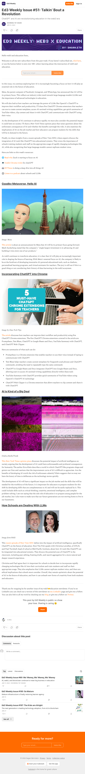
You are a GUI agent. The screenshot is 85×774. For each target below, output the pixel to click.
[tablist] (11, 643)
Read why (9, 157)
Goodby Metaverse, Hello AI (19, 183)
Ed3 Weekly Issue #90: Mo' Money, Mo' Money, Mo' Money (28, 677)
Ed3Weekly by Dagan (14, 23)
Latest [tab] (10, 671)
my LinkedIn (55, 591)
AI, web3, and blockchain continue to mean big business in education (28, 680)
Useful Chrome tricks (13, 162)
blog (46, 594)
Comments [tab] (7, 643)
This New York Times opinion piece (16, 461)
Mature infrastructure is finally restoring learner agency (23, 694)
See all (6, 719)
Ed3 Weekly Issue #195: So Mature (18, 691)
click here (77, 60)
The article (6, 335)
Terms (48, 758)
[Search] (81, 671)
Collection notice (58, 758)
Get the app (53, 764)
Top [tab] (4, 671)
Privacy (42, 758)
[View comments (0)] (12, 30)
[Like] (3, 686)
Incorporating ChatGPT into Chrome (24, 274)
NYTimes (9, 168)
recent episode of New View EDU (20, 543)
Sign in (79, 3)
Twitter (70, 594)
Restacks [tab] (16, 643)
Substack (31, 769)
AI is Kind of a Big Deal (15, 391)
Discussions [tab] (19, 671)
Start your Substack (36, 764)
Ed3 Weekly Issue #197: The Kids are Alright (22, 705)
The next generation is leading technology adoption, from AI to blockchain (30, 708)
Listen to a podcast (12, 173)
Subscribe (69, 4)
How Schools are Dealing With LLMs (24, 505)
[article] (42, 681)
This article (6, 244)
